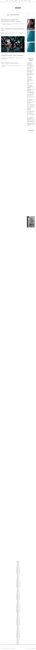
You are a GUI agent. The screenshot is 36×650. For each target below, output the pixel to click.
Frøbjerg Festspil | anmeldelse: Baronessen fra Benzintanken (30, 86)
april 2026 (18, 565)
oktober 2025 (18, 571)
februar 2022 (18, 618)
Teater (29, 0)
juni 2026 (18, 563)
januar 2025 (18, 581)
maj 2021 (18, 628)
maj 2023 (18, 602)
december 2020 (18, 633)
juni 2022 (18, 614)
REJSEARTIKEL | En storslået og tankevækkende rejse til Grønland (31, 124)
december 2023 (18, 595)
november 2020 (18, 634)
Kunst (12, 0)
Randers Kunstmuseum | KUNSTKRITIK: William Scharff (30, 74)
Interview (25, 0)
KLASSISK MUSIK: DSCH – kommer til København (12, 55)
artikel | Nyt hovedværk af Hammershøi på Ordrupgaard (30, 108)
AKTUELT (7, 0)
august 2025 (18, 573)
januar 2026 (18, 568)
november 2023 (18, 596)
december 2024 (18, 582)
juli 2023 (18, 600)
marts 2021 (18, 630)
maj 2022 (18, 615)
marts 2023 (18, 604)
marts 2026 (18, 566)
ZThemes (33, 648)
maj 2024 (18, 589)
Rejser (22, 0)
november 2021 (18, 621)
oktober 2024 (18, 584)
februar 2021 (18, 631)
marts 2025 (18, 579)
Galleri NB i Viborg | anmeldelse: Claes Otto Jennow (30, 80)
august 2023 (18, 599)
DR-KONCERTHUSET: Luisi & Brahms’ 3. (10, 63)
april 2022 (18, 616)
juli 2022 (18, 613)
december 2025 (18, 569)
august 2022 (18, 612)
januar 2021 (18, 632)
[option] (31, 24)
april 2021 (18, 629)
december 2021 (18, 620)
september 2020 (18, 636)
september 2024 (18, 585)
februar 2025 (18, 580)
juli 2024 (18, 587)
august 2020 (18, 637)
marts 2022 (18, 617)
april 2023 (18, 603)
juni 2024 (18, 588)
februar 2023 (18, 605)
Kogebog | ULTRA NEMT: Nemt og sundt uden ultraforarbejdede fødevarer (30, 118)
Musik (19, 0)
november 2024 (18, 583)
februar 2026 (18, 567)
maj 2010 (18, 644)
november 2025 (18, 570)
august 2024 (18, 586)
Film (10, 0)
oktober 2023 (18, 597)
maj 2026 (18, 564)
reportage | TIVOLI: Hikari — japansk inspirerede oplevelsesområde (31, 71)
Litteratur (16, 0)
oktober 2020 (18, 635)
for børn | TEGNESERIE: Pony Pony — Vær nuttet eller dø (31, 114)
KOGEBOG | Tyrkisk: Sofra (30, 104)
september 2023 (18, 598)
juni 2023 (18, 601)
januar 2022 (18, 619)
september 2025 (18, 572)
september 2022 (18, 611)
